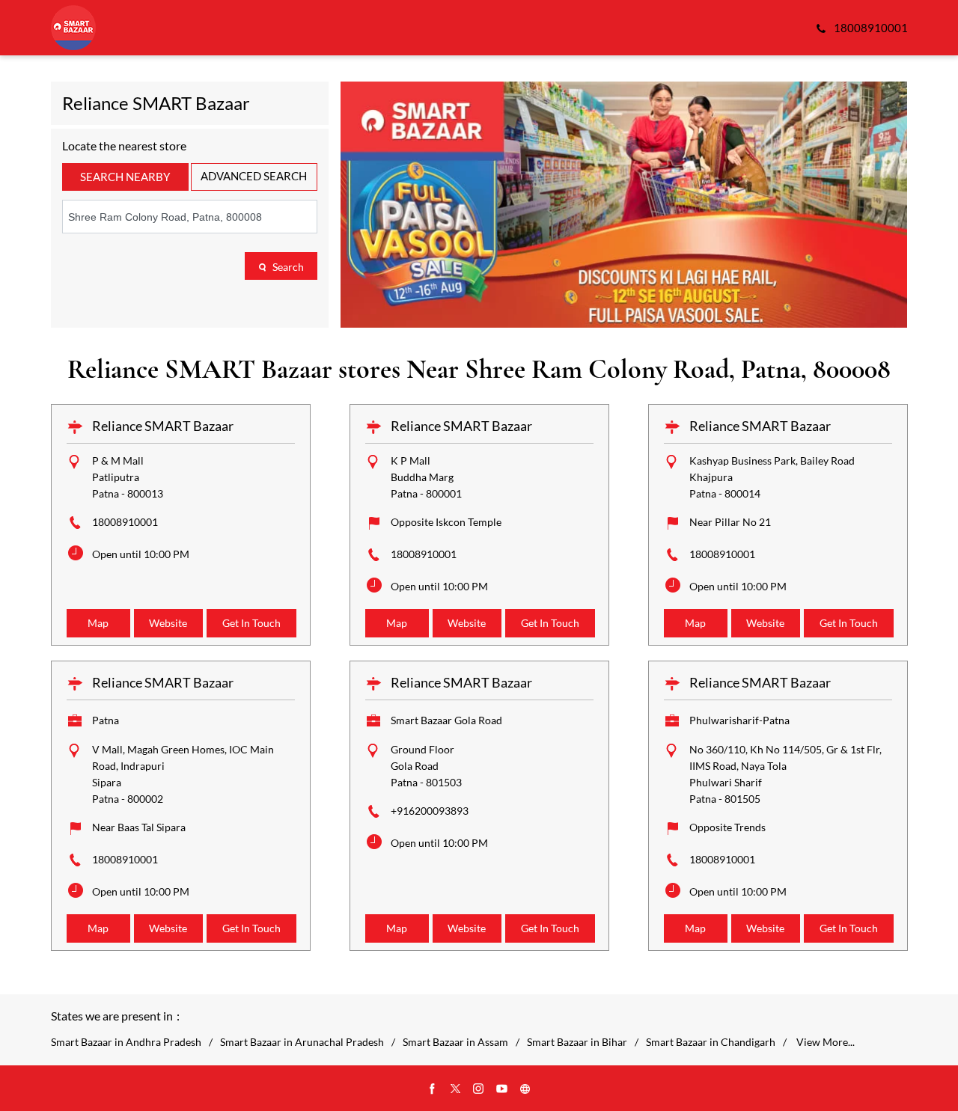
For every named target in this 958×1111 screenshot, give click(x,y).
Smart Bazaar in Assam (455, 1042)
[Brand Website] (525, 1089)
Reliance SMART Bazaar (163, 425)
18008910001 (125, 521)
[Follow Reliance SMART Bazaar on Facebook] (432, 1089)
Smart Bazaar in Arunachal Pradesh (302, 1042)
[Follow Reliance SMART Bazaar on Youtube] (502, 1089)
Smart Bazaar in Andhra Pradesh (126, 1042)
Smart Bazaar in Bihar (577, 1042)
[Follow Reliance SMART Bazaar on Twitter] (455, 1089)
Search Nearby (125, 176)
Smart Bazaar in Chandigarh (710, 1042)
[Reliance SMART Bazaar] (73, 27)
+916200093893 (430, 810)
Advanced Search (254, 176)
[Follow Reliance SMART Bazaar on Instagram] (479, 1089)
